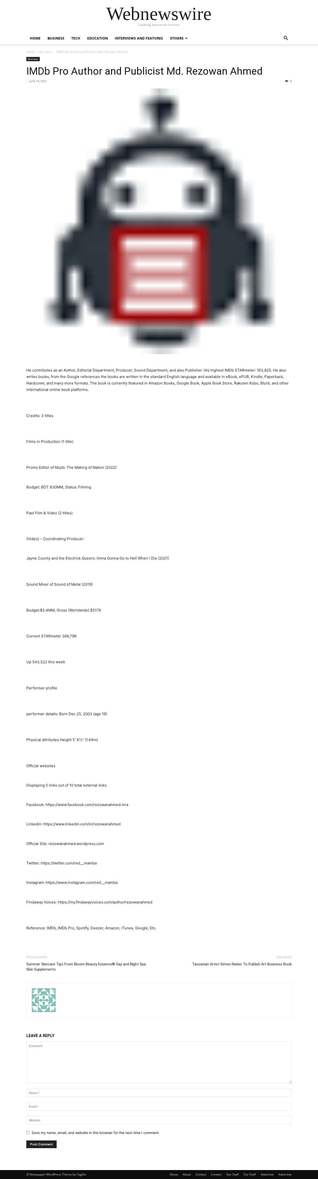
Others (177, 38)
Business (55, 38)
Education (97, 38)
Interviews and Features (139, 38)
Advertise (267, 1174)
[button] (286, 38)
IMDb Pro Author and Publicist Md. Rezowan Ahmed (144, 71)
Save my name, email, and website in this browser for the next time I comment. (95, 1133)
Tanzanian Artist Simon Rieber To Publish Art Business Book (242, 964)
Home (35, 38)
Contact (201, 1174)
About (174, 1174)
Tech (75, 38)
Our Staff (232, 1174)
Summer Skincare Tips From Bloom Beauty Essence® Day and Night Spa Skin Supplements (86, 967)
